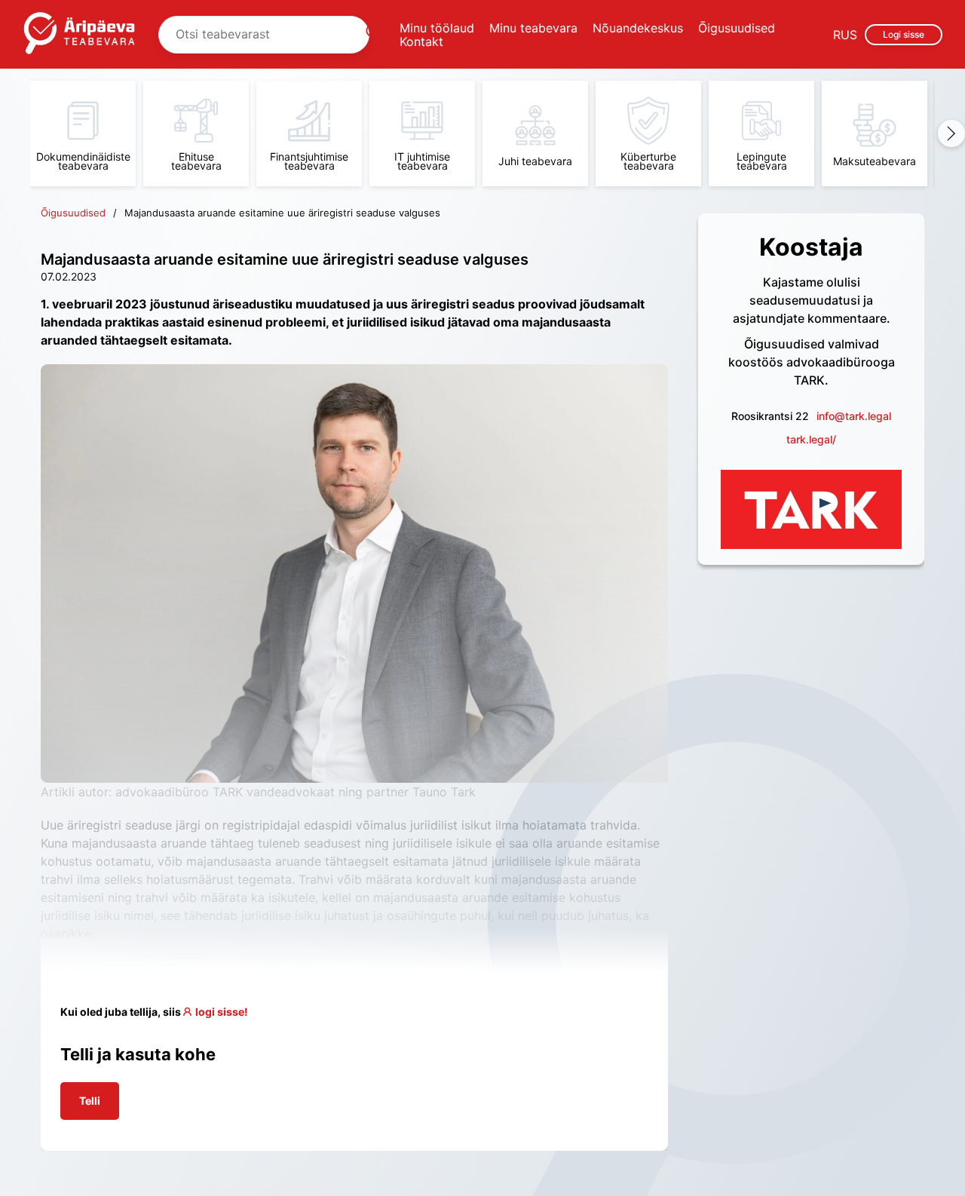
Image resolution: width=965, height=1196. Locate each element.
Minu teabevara (533, 27)
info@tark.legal (853, 415)
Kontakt (421, 41)
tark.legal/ (811, 439)
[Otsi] (372, 35)
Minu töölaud (437, 27)
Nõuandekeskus (638, 27)
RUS (845, 34)
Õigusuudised (736, 27)
